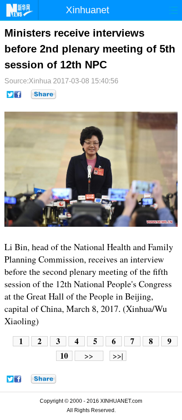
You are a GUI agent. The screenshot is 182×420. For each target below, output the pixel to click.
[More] (43, 94)
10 (64, 356)
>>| (118, 356)
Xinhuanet (87, 9)
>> (88, 356)
